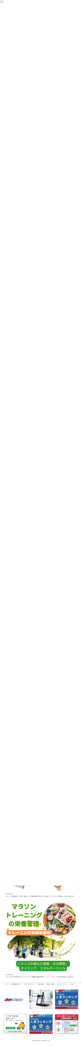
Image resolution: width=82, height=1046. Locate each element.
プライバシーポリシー (62, 984)
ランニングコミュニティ (29, 984)
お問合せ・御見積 (50, 984)
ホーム (6, 984)
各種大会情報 (40, 984)
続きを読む (71, 896)
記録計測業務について (16, 984)
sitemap (72, 984)
